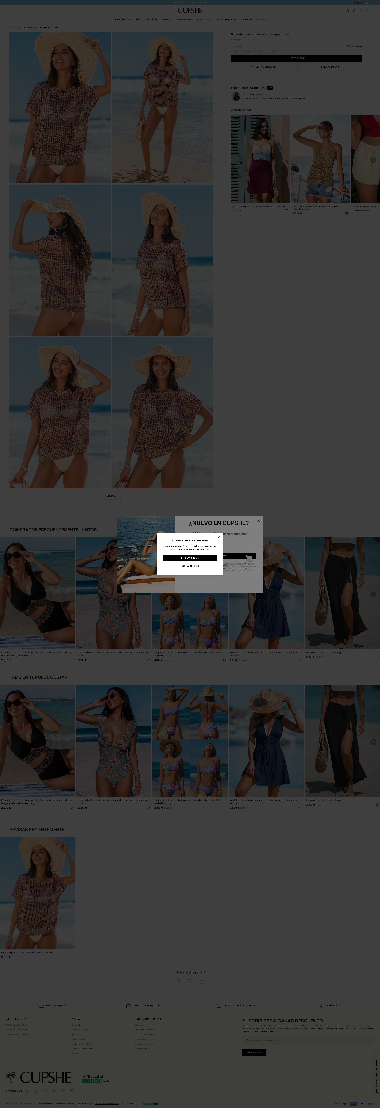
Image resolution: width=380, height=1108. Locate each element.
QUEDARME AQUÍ (190, 566)
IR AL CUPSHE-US (190, 557)
